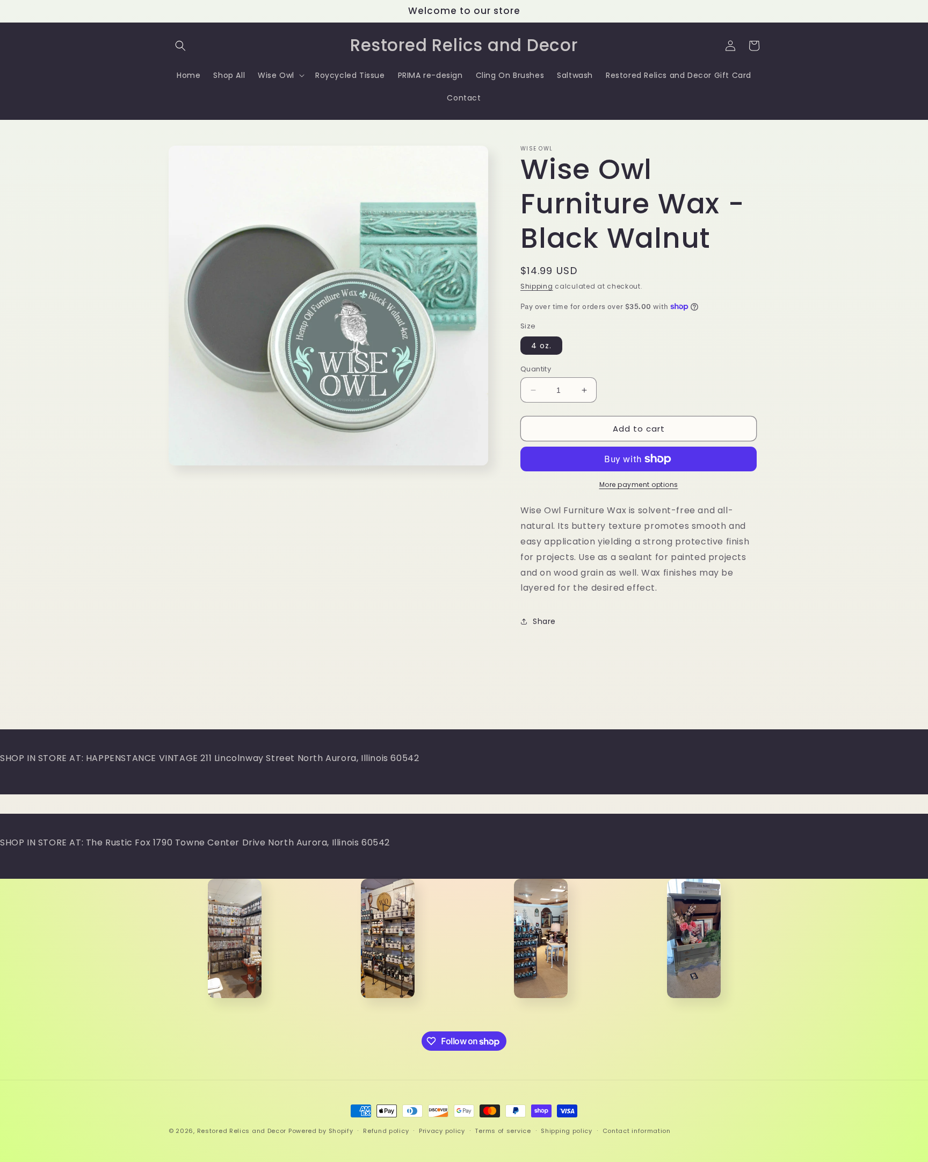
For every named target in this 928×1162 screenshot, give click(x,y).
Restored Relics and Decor (242, 1131)
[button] (180, 46)
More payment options (638, 484)
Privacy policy (442, 1131)
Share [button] (544, 621)
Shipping (536, 286)
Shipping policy (566, 1131)
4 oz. (541, 345)
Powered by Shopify (320, 1131)
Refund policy (386, 1131)
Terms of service (503, 1131)
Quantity (535, 369)
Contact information (637, 1131)
